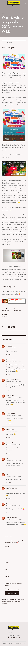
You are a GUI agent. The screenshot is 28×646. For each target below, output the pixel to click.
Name (7, 562)
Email (6, 569)
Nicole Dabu (9, 346)
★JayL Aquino (10, 429)
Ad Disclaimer (11, 635)
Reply (9, 354)
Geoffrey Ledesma (11, 360)
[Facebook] (8, 637)
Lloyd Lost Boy (10, 395)
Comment (7, 546)
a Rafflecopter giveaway (8, 287)
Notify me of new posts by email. (14, 589)
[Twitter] (11, 637)
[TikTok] (19, 637)
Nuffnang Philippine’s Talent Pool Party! (6, 309)
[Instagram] (14, 637)
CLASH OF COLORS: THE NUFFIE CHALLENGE (6, 314)
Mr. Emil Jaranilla (10, 413)
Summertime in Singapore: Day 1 (17, 309)
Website (7, 576)
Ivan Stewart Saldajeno (12, 380)
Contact (18, 635)
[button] (2, 3)
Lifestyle (4, 13)
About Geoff (9, 633)
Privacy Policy (17, 633)
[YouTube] (17, 637)
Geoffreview (12, 644)
